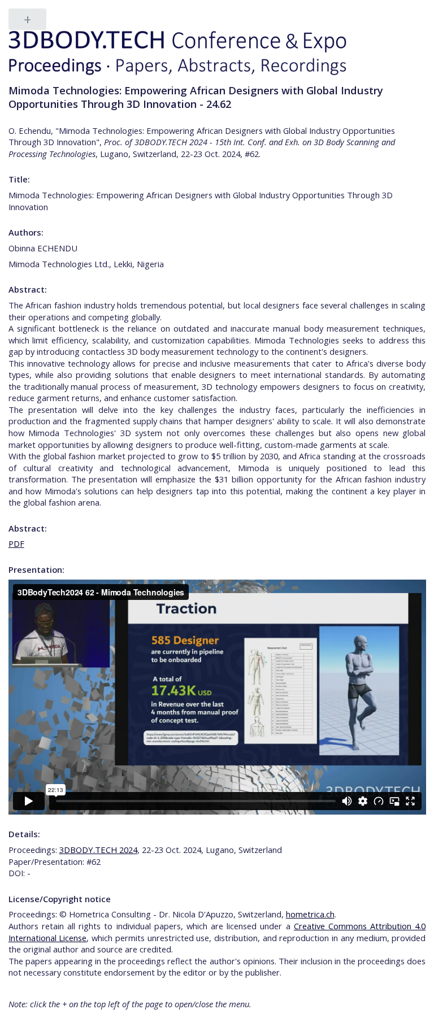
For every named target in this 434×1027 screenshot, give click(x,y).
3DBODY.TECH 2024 (98, 849)
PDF (16, 543)
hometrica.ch (310, 914)
